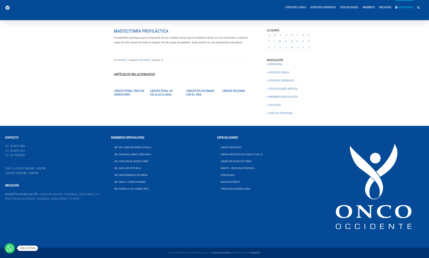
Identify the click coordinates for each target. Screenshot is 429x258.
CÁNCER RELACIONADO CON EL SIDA (200, 92)
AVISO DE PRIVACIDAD (281, 113)
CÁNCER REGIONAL (234, 91)
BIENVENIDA (275, 64)
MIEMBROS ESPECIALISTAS (283, 96)
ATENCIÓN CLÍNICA (279, 72)
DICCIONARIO (144, 60)
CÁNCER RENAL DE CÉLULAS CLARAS (161, 92)
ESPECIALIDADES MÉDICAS (283, 88)
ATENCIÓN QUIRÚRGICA (281, 80)
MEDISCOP (122, 60)
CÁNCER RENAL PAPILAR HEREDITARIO (129, 92)
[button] (418, 7)
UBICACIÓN (275, 105)
